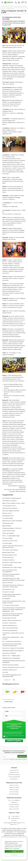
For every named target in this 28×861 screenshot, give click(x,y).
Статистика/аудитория (14, 776)
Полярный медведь (7, 565)
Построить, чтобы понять (9, 623)
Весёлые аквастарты (7, 557)
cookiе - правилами (14, 848)
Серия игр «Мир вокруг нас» (9, 625)
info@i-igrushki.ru (15, 818)
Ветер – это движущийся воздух (11, 535)
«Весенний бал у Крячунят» (9, 500)
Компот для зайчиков (8, 533)
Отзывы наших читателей (9, 618)
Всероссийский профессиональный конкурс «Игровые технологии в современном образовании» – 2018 (13, 609)
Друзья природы (6, 525)
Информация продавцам (14, 797)
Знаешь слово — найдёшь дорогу (11, 655)
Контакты (14, 820)
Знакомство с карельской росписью (11, 562)
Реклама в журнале (14, 804)
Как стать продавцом (14, 800)
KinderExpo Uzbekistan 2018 (9, 670)
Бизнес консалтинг (14, 809)
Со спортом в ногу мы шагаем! (10, 605)
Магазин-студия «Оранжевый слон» (11, 620)
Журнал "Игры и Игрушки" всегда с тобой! (13, 503)
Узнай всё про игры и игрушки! (10, 665)
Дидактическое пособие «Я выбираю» (12, 520)
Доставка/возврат (14, 794)
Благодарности (14, 779)
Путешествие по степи (8, 589)
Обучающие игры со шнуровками (11, 658)
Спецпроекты (14, 802)
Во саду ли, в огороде (8, 592)
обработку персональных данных (18, 759)
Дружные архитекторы (8, 552)
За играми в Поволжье (8, 560)
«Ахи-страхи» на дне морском (10, 550)
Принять (14, 851)
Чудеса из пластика (7, 582)
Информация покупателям (14, 782)
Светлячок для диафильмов (9, 630)
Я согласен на (15, 759)
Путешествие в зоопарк (8, 530)
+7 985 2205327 (15, 816)
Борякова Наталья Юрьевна (10, 508)
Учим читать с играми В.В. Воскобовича (13, 648)
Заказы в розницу (14, 789)
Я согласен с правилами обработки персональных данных (14, 736)
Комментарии (8, 701)
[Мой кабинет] (19, 2)
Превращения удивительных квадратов (12, 650)
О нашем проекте (14, 770)
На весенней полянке (8, 523)
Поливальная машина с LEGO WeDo (11, 528)
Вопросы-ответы (14, 785)
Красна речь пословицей (8, 653)
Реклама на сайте (14, 806)
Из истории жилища (7, 518)
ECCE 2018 (5, 672)
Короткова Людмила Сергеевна (10, 510)
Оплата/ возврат (14, 791)
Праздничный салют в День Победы (11, 567)
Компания (14, 767)
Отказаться (14, 855)
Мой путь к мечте (7, 513)
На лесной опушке (7, 543)
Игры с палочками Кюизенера (10, 628)
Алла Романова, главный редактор (11, 498)
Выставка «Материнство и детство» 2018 (13, 667)
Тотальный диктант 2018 (9, 505)
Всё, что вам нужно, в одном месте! (12, 641)
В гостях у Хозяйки (7, 538)
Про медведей (6, 598)
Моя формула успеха (8, 515)
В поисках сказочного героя (9, 540)
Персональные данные (14, 774)
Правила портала (14, 772)
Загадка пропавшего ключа (9, 555)
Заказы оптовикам (14, 787)
